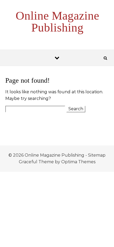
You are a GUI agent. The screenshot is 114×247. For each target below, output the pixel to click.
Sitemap (97, 155)
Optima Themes (78, 161)
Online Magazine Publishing (57, 21)
